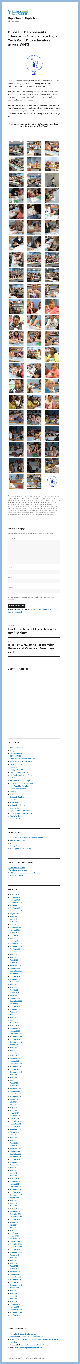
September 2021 (16, 979)
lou (11, 1334)
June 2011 (13, 1293)
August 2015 (14, 1165)
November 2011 (15, 1280)
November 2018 (16, 1067)
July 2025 (13, 916)
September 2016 (16, 1129)
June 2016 (13, 1138)
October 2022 (15, 949)
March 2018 (14, 1086)
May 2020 (13, 1020)
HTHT (12, 778)
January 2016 (15, 1151)
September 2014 (16, 1195)
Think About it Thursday (19, 805)
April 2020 (14, 1023)
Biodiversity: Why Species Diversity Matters (27, 838)
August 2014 (14, 1198)
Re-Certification (33, 508)
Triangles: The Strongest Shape (33, 1337)
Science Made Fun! (17, 496)
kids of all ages (39, 504)
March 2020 (14, 1026)
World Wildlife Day (17, 840)
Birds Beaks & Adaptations (25, 1334)
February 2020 (15, 1028)
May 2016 (13, 1140)
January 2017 (15, 1118)
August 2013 (14, 1222)
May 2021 (13, 987)
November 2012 (16, 1247)
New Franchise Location (19, 786)
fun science (40, 500)
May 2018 (13, 1080)
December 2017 (15, 1094)
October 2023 (15, 935)
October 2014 (15, 1192)
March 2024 (14, 933)
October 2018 (15, 1069)
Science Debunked (17, 797)
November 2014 (16, 1189)
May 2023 (13, 938)
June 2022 (13, 957)
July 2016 (13, 1135)
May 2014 (13, 1203)
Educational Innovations (17, 870)
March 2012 (14, 1269)
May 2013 (13, 1230)
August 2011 (14, 1288)
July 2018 (13, 1075)
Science (13, 794)
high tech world (45, 502)
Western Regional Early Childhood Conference (35, 514)
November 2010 (16, 1312)
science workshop (45, 510)
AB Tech (47, 496)
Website (11, 587)
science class (42, 508)
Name (10, 568)
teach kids (54, 510)
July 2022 (13, 955)
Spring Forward (16, 846)
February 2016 (15, 1148)
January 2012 (15, 1274)
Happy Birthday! (16, 770)
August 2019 (14, 1045)
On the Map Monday (18, 789)
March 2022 (14, 963)
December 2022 (16, 944)
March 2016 (14, 1146)
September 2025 (16, 911)
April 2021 (14, 990)
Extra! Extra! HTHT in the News (22, 761)
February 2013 (15, 1239)
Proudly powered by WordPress (34, 1358)
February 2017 (15, 1116)
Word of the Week (17, 819)
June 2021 (13, 985)
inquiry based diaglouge (19, 504)
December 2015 (15, 1154)
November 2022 (16, 946)
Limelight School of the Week (21, 783)
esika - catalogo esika (18, 1339)
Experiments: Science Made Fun (22, 759)
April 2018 (14, 1083)
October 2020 (15, 1006)
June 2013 (13, 1228)
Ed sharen (14, 1337)
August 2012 (14, 1255)
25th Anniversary (16, 748)
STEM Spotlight (16, 802)
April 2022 (14, 960)
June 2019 (13, 1050)
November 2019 (16, 1036)
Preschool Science (21, 508)
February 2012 (15, 1271)
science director (52, 508)
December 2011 (15, 1277)
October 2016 (15, 1127)
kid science (31, 504)
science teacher (33, 510)
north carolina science (15, 506)
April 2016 (14, 1143)
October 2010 (15, 1315)
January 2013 (15, 1241)
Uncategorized (38, 496)
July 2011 (13, 1291)
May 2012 (13, 1263)
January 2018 (15, 1091)
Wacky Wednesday (17, 816)
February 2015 (15, 1181)
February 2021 (15, 995)
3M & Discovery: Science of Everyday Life (24, 873)
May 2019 (13, 1053)
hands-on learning (21, 502)
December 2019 (16, 1034)
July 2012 (13, 1258)
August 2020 (15, 1012)
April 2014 (14, 1206)
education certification (29, 500)
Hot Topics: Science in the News (22, 775)
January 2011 (14, 1307)
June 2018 (13, 1077)
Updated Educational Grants (21, 813)
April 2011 (13, 1299)
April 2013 (14, 1233)
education (18, 500)
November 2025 (16, 905)
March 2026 (14, 894)
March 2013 (14, 1236)
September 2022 (16, 952)
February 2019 (15, 1058)
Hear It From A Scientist (19, 772)
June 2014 (13, 1200)
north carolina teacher (30, 506)
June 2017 (13, 1105)
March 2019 (14, 1056)
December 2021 (16, 971)
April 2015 (14, 1176)
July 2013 (13, 1225)
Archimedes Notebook (16, 867)
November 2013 (16, 1217)
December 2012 (16, 1244)
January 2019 (15, 1061)
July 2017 (13, 1102)
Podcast (13, 791)
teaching (23, 512)
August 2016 (14, 1132)
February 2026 (15, 897)
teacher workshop (14, 512)
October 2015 (15, 1159)
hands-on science (33, 502)
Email (10, 577)
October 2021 (15, 976)
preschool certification (44, 506)
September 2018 (16, 1072)
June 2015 (13, 1170)
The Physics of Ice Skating (20, 849)
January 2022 (15, 968)
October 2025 (15, 908)
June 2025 (13, 919)
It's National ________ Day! (20, 781)
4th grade (13, 751)
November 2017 (16, 1097)
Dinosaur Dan (41, 498)
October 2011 (15, 1282)
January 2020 (15, 1031)
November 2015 (16, 1157)
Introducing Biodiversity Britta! (29, 1348)
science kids (24, 510)
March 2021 (14, 993)
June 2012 (13, 1260)
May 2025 (13, 922)
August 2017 (14, 1099)
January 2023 (15, 941)
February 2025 (15, 927)
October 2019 (15, 1039)
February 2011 (15, 1304)
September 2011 (16, 1285)
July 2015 (13, 1168)
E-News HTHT (15, 756)
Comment (12, 538)
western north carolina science (36, 512)
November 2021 (16, 974)
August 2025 (14, 914)
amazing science (19, 498)
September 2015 (16, 1162)
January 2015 (15, 1184)
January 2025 (15, 930)
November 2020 (16, 1004)
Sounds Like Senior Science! (38, 1345)
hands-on (13, 767)
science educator (13, 510)
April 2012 (14, 1266)
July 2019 (13, 1047)
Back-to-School (16, 753)
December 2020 (16, 1001)
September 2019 (16, 1042)
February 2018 (15, 1088)
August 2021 (14, 982)
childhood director (31, 498)
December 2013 (16, 1214)
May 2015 (13, 1173)
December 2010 (16, 1310)
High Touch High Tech (23, 18)
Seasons (13, 800)
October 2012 (15, 1250)
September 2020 (16, 1009)
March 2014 (14, 1209)
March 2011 (14, 1301)
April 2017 (14, 1110)
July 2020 (13, 1015)
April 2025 (14, 924)
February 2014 (15, 1211)
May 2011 (13, 1296)
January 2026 (15, 900)
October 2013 (15, 1219)
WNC (52, 514)
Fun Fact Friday (16, 764)
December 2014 (16, 1187)
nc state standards (50, 504)
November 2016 (16, 1124)
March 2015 (14, 1179)
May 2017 (13, 1107)
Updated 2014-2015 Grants (20, 811)
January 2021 (15, 998)
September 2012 (16, 1252)
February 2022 (15, 965)
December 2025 (16, 903)
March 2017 (14, 1113)
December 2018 (16, 1064)
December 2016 (16, 1121)
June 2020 (14, 1017)
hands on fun (49, 500)
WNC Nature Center (15, 876)
